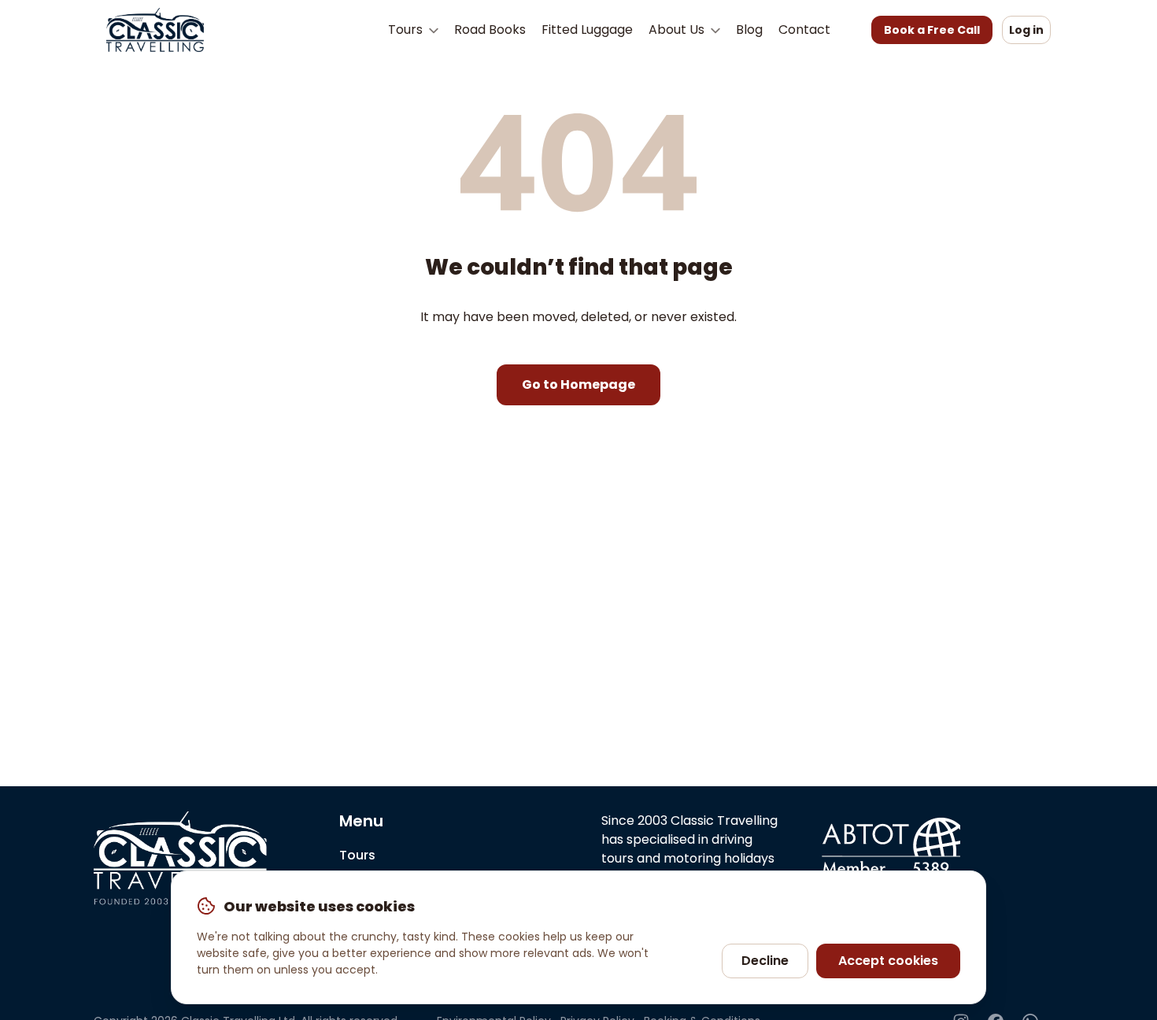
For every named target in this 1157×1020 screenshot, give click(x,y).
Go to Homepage (578, 384)
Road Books (490, 29)
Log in (1026, 30)
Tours (407, 29)
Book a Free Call (932, 30)
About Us (678, 29)
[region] (578, 937)
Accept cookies (888, 961)
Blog (749, 29)
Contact (804, 29)
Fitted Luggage (587, 29)
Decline (765, 961)
